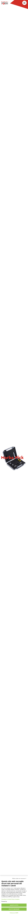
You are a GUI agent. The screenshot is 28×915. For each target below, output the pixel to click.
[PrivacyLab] (10, 901)
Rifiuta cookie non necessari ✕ (19, 878)
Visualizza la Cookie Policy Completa (10, 899)
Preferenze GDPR (14, 912)
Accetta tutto (14, 905)
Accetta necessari (14, 909)
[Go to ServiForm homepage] (4, 3)
